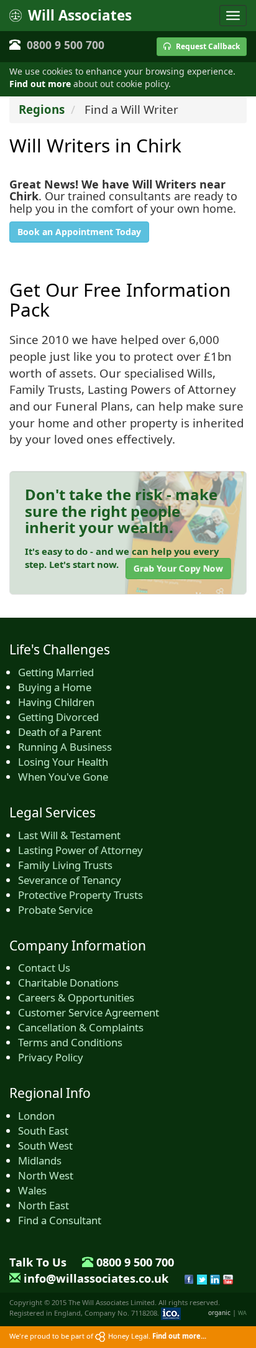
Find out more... (179, 1336)
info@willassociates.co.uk (96, 1278)
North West (45, 1175)
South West (45, 1145)
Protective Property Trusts (80, 895)
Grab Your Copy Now (178, 568)
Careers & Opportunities (76, 997)
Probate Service (55, 910)
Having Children (56, 702)
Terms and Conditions (70, 1042)
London (36, 1116)
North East (43, 1205)
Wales (32, 1190)
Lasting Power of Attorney (80, 850)
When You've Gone (63, 776)
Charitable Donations (68, 982)
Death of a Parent (59, 732)
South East (43, 1130)
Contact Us (44, 967)
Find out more (40, 84)
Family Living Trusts (65, 865)
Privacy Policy (50, 1057)
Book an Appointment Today (79, 232)
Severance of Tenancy (69, 880)
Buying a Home (54, 687)
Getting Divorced (58, 717)
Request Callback (207, 46)
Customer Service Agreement (88, 1012)
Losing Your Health (63, 762)
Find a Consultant (59, 1220)
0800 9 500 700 (65, 44)
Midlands (40, 1160)
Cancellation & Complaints (81, 1027)
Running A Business (65, 747)
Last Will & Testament (69, 835)
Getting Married (56, 672)
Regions (42, 109)
